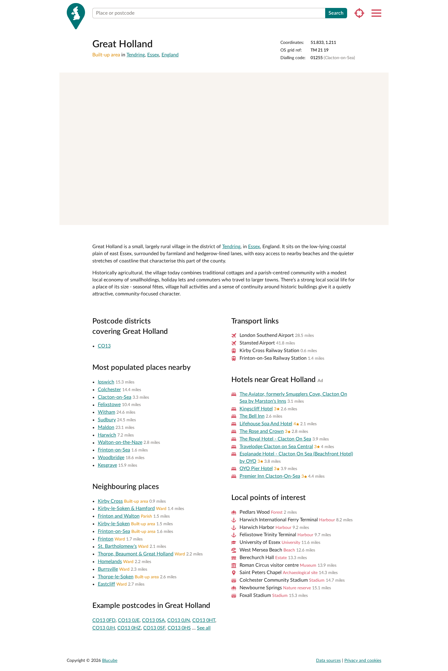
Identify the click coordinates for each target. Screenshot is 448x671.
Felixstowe (109, 404)
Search (336, 13)
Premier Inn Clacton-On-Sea (270, 476)
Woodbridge (111, 457)
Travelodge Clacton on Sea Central (276, 446)
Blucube (109, 661)
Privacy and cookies (362, 661)
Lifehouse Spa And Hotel (266, 423)
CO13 (104, 346)
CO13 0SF (154, 628)
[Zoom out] (381, 88)
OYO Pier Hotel (256, 468)
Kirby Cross (110, 501)
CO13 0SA (153, 620)
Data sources (328, 661)
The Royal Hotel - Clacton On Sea (275, 439)
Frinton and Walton (119, 516)
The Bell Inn (252, 416)
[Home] (76, 16)
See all (204, 628)
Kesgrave (107, 465)
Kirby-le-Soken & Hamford (126, 508)
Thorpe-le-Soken (115, 576)
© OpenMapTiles (324, 218)
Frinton (105, 539)
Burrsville (108, 569)
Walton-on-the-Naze (120, 442)
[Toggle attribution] (382, 218)
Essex (153, 54)
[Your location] (359, 13)
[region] (224, 149)
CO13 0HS (179, 628)
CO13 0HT (203, 620)
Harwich (107, 435)
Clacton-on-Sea (114, 397)
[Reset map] (381, 100)
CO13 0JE (129, 620)
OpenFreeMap (300, 218)
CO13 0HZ (129, 628)
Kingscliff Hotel (256, 408)
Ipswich (106, 382)
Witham (106, 412)
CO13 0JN (178, 620)
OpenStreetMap (365, 218)
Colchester (109, 389)
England (170, 54)
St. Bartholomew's (117, 546)
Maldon (106, 427)
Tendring (135, 54)
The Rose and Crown (262, 431)
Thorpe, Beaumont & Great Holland (135, 553)
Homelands (110, 561)
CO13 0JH (103, 628)
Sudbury (107, 419)
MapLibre (279, 218)
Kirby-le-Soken (114, 523)
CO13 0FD (104, 620)
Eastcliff (106, 584)
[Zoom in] (381, 80)
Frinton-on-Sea (114, 450)
